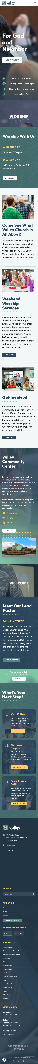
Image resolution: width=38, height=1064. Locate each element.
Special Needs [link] (7, 987)
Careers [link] (5, 915)
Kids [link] (4, 962)
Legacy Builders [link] (8, 969)
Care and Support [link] (8, 947)
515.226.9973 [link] (11, 845)
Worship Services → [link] (10, 1030)
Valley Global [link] (7, 995)
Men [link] (4, 980)
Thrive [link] (5, 991)
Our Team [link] (6, 908)
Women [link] (5, 998)
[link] (4, 1060)
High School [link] (6, 958)
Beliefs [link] (5, 911)
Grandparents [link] (7, 965)
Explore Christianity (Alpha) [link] (11, 954)
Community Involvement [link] (11, 951)
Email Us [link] (9, 850)
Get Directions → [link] (13, 840)
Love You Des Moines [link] (10, 976)
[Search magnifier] (33, 894)
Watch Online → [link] (9, 1034)
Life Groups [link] (7, 973)
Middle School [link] (7, 984)
